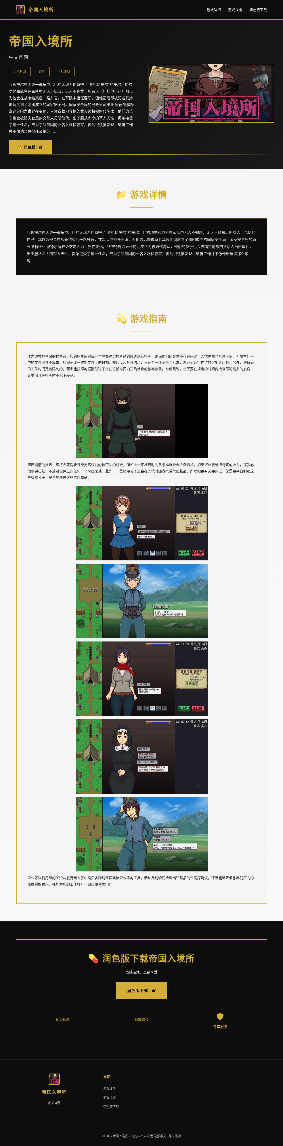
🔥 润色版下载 (30, 147)
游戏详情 (214, 10)
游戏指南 (235, 10)
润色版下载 (258, 10)
